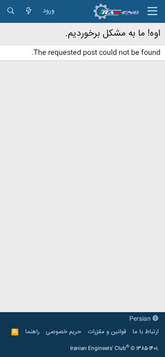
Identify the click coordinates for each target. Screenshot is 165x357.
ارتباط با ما (145, 332)
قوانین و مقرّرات (107, 332)
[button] (152, 11)
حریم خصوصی (63, 332)
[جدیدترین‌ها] (29, 11)
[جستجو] (11, 11)
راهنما (32, 332)
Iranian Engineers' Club (114, 349)
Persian (141, 319)
